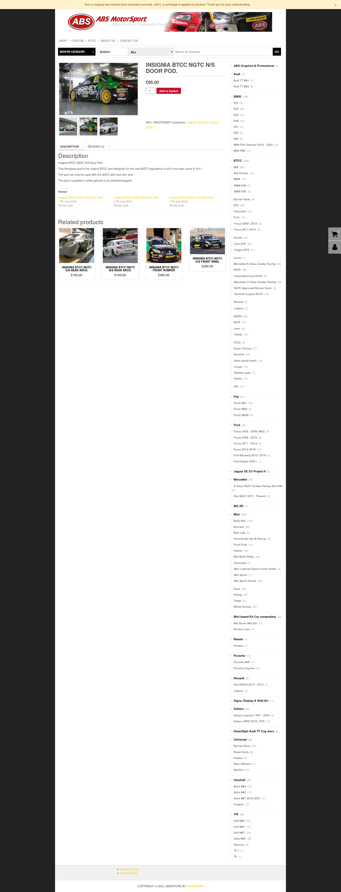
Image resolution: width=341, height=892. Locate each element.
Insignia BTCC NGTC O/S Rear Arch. (192, 197)
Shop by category (72, 52)
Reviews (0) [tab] (96, 146)
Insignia (191, 122)
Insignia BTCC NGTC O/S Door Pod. (80, 197)
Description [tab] (69, 146)
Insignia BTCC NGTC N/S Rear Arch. (136, 197)
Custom (77, 41)
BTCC (92, 41)
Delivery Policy (130, 869)
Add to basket (168, 91)
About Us (108, 41)
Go (277, 52)
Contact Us (129, 41)
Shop (63, 41)
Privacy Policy (129, 873)
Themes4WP (195, 886)
